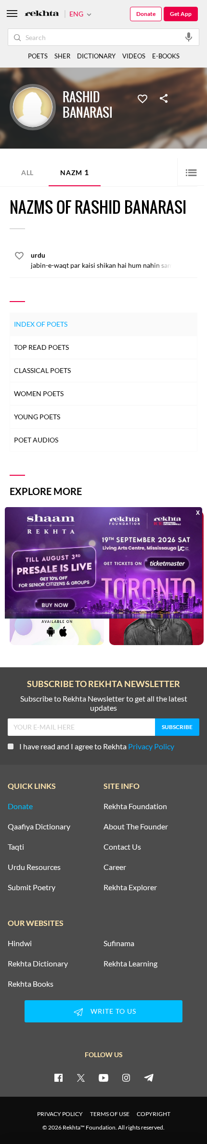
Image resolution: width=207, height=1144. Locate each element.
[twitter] (81, 1077)
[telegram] (148, 1077)
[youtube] (103, 1077)
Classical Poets (42, 370)
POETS (38, 56)
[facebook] (58, 1077)
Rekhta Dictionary (38, 963)
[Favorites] (142, 98)
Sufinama (119, 943)
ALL (27, 172)
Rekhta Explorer (130, 887)
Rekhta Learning (130, 963)
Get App (181, 13)
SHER (62, 56)
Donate (145, 13)
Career (115, 867)
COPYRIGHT (153, 1113)
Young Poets (37, 417)
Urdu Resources (34, 867)
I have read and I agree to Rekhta (96, 746)
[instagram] (126, 1077)
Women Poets (39, 393)
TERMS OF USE (109, 1113)
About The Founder (136, 826)
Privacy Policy (151, 746)
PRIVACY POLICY (60, 1113)
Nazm (74, 172)
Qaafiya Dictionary (39, 826)
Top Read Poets (41, 347)
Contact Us (122, 847)
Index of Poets (40, 324)
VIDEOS (133, 56)
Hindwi (20, 943)
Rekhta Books (30, 984)
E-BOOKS (166, 56)
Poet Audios (36, 440)
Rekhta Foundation (135, 806)
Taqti (16, 847)
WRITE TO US (113, 1011)
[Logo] (42, 14)
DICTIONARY (96, 56)
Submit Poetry (31, 887)
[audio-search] (188, 36)
